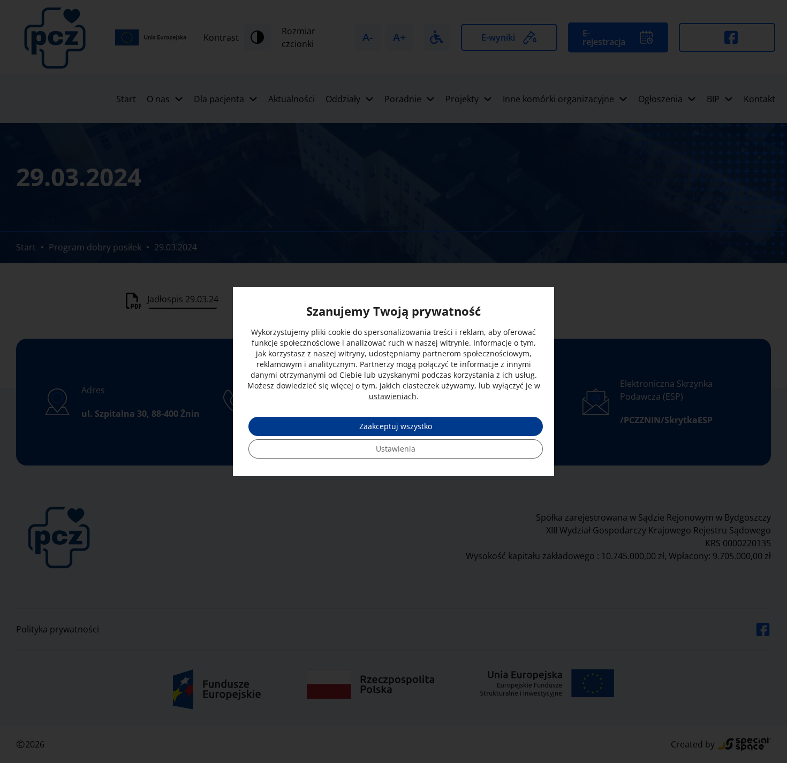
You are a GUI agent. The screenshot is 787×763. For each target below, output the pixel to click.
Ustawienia (395, 449)
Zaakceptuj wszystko (395, 426)
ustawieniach (393, 396)
